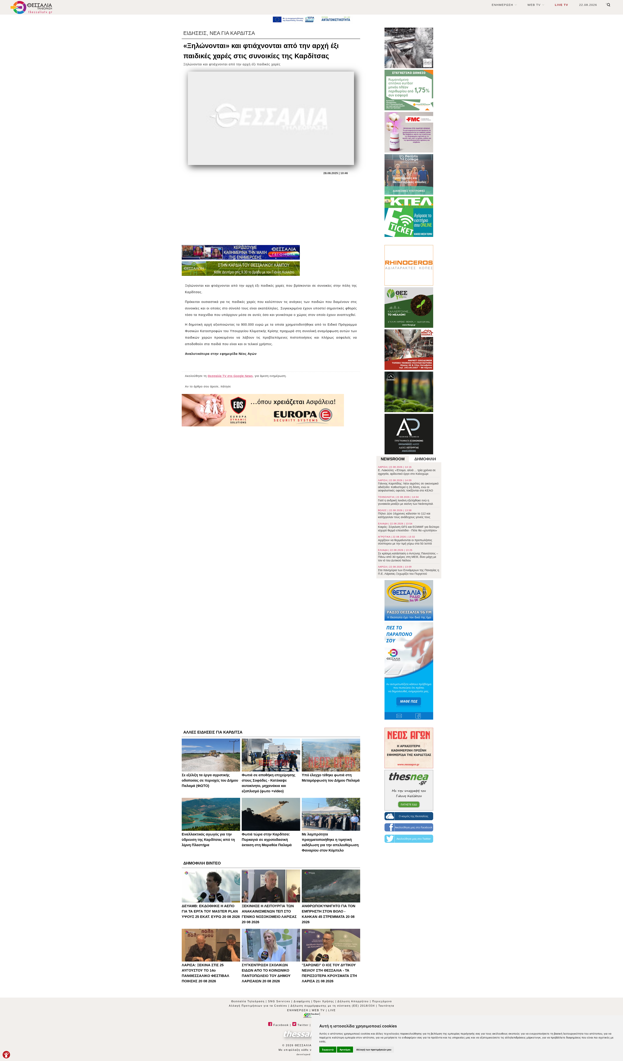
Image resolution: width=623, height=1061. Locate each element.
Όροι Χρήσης (324, 1001)
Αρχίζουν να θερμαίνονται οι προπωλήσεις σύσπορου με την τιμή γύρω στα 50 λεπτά (405, 540)
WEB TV (534, 4)
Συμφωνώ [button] (328, 1049)
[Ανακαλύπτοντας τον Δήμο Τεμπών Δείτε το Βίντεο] (409, 48)
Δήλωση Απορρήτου (353, 1001)
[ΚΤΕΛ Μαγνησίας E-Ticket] (409, 216)
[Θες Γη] (409, 307)
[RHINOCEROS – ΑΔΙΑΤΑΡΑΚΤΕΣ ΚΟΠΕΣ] (409, 265)
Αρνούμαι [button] (345, 1049)
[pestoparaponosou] (409, 671)
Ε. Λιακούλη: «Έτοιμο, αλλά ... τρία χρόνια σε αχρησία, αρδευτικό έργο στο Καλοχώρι (407, 470)
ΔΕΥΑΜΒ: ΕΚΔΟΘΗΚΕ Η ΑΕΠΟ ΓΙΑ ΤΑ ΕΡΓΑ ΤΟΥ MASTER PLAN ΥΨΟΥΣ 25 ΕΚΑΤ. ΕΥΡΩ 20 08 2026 (211, 911)
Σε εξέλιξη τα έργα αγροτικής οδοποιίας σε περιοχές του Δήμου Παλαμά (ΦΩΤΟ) (210, 780)
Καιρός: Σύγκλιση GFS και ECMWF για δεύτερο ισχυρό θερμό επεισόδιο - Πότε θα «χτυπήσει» (408, 527)
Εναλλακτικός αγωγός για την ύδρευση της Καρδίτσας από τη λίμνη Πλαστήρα (208, 839)
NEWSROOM (393, 459)
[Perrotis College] (409, 174)
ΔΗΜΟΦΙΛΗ (425, 459)
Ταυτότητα (386, 1005)
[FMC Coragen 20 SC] (409, 132)
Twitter (302, 1025)
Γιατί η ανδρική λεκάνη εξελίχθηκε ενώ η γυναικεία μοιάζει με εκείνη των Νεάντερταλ (405, 500)
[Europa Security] (263, 410)
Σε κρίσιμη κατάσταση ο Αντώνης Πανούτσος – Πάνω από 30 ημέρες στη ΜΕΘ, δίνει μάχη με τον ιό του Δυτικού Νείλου (408, 555)
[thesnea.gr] (409, 790)
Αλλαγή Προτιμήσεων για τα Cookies (258, 1005)
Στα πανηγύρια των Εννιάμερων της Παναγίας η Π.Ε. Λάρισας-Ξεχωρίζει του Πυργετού (408, 570)
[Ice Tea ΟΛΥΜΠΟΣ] (409, 392)
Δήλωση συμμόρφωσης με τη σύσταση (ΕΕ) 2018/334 (333, 1005)
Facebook (280, 1025)
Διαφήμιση (302, 1001)
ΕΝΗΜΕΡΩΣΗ (502, 4)
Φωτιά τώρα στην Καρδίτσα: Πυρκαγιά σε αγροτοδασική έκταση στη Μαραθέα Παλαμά (267, 839)
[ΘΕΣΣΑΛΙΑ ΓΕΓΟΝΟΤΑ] (241, 252)
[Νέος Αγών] (409, 748)
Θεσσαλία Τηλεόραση (248, 1001)
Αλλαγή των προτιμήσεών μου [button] (373, 1049)
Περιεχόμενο (382, 1001)
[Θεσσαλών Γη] (241, 268)
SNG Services (279, 1001)
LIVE (332, 1010)
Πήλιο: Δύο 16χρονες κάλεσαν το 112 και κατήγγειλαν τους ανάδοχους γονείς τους (404, 514)
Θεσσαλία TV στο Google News (230, 376)
